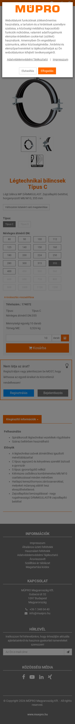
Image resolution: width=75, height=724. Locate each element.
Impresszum (60, 59)
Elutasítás (28, 70)
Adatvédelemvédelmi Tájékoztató (27, 59)
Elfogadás (47, 70)
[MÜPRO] (38, 8)
